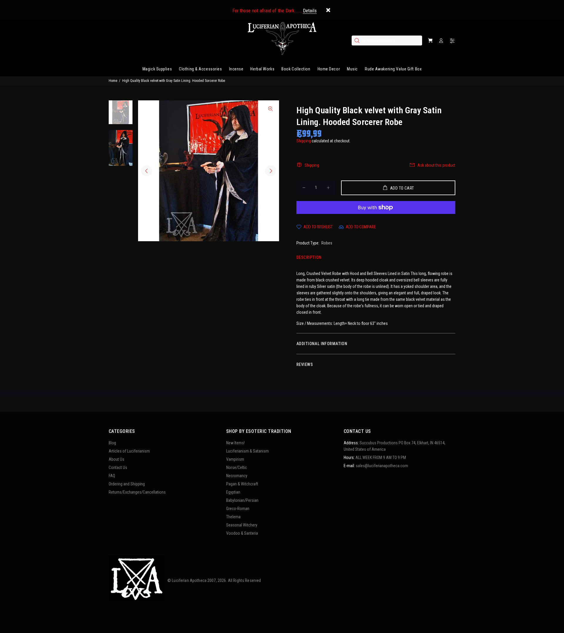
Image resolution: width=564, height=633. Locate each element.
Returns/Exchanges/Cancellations (137, 492)
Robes (326, 243)
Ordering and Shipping (127, 484)
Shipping (303, 141)
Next (270, 170)
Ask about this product (436, 165)
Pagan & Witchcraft (242, 484)
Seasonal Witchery (241, 525)
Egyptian (233, 492)
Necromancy (236, 475)
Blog (112, 442)
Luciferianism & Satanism (247, 451)
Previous (146, 170)
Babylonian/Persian (242, 500)
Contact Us (118, 467)
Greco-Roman (237, 508)
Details (310, 10)
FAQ (112, 475)
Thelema (233, 516)
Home (113, 81)
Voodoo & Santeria (242, 533)
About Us (116, 459)
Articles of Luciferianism (129, 451)
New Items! (235, 442)
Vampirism (235, 459)
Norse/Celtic (236, 467)
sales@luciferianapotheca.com (382, 465)
